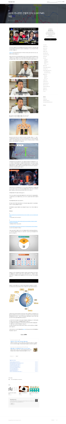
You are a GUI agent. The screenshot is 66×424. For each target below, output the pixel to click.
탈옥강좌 (45, 74)
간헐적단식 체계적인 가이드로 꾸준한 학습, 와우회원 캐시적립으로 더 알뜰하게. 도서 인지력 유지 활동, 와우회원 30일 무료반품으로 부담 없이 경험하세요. (23, 343)
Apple (45, 65)
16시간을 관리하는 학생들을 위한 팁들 (15, 367)
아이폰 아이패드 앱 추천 (47, 70)
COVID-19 (46, 64)
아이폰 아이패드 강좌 (46, 67)
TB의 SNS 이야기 (11, 1)
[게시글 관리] (13, 356)
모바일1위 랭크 (45, 99)
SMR (45, 63)
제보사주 (45, 48)
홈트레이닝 (46, 62)
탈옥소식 (46, 78)
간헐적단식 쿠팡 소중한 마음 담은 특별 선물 (18, 341)
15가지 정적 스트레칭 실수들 (13, 368)
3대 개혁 (45, 56)
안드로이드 (45, 81)
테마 (45, 77)
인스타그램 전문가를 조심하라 (14, 369)
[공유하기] (12, 356)
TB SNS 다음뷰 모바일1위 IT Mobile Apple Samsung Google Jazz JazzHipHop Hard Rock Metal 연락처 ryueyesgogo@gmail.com (22, 401)
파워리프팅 (46, 61)
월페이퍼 (45, 89)
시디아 (45, 76)
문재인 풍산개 (45, 53)
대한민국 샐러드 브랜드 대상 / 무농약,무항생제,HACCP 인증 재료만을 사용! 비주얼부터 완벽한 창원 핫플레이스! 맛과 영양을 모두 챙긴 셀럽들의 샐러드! (20, 350)
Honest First (46, 54)
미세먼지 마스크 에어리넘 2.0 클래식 (14, 366)
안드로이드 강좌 (46, 83)
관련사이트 (53, 420)
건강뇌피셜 (46, 59)
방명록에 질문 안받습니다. (46, 100)
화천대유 (45, 46)
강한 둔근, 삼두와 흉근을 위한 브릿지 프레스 (15, 371)
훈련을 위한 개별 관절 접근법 (13, 370)
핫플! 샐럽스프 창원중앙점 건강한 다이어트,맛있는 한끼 (20, 348)
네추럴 (45, 60)
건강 (10, 360)
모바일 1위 (44, 97)
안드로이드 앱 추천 (46, 86)
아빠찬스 (45, 51)
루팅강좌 (45, 88)
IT (44, 91)
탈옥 (45, 75)
